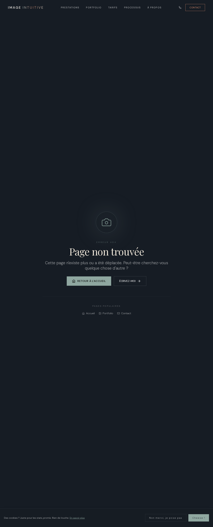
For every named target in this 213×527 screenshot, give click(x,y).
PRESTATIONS (70, 7)
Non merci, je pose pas (165, 517)
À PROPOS (154, 7)
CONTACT (195, 7)
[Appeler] (180, 7)
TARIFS (112, 7)
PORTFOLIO (94, 7)
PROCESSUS (132, 7)
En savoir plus (77, 517)
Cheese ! (198, 517)
